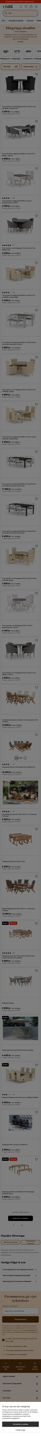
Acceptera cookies (20, 1424)
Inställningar (20, 1430)
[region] (20, 1419)
